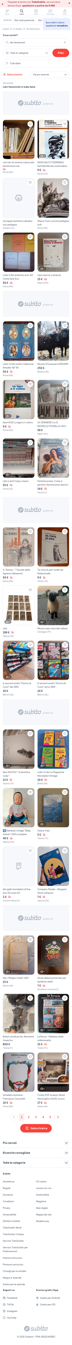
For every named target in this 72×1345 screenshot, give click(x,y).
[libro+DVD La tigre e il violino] (19, 408)
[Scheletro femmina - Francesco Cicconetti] (19, 1080)
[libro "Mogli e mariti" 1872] (19, 963)
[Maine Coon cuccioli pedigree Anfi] (53, 204)
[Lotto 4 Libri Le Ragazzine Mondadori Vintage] (53, 757)
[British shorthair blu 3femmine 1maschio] (19, 1022)
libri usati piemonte (24, 20)
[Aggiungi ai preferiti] (30, 124)
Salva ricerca (14, 74)
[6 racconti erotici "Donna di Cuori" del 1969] (19, 668)
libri (40, 20)
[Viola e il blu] (53, 816)
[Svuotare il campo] (64, 42)
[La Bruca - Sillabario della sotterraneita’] (53, 1022)
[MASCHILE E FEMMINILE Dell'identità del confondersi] (53, 148)
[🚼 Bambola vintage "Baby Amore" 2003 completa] (19, 816)
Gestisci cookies (11, 1221)
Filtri (61, 53)
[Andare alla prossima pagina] (58, 1117)
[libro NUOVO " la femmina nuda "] (19, 757)
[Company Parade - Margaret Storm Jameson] (53, 874)
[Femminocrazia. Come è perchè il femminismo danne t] (53, 466)
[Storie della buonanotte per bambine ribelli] (53, 963)
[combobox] (36, 42)
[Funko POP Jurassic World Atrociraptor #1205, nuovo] (53, 1080)
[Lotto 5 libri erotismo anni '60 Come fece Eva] (19, 260)
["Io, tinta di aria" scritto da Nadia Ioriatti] (53, 555)
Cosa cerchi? (10, 35)
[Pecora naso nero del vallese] (53, 612)
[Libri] (19, 612)
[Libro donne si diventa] (53, 260)
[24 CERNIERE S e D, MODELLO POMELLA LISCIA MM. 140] (53, 408)
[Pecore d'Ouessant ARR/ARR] (53, 349)
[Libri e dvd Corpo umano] (19, 466)
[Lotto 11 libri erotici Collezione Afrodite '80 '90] (19, 349)
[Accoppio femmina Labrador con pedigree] (19, 204)
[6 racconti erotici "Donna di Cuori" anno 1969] (53, 668)
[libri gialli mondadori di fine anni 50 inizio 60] (19, 874)
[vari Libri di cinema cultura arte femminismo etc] (19, 148)
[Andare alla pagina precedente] (13, 1117)
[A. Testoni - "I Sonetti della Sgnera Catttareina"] (19, 555)
